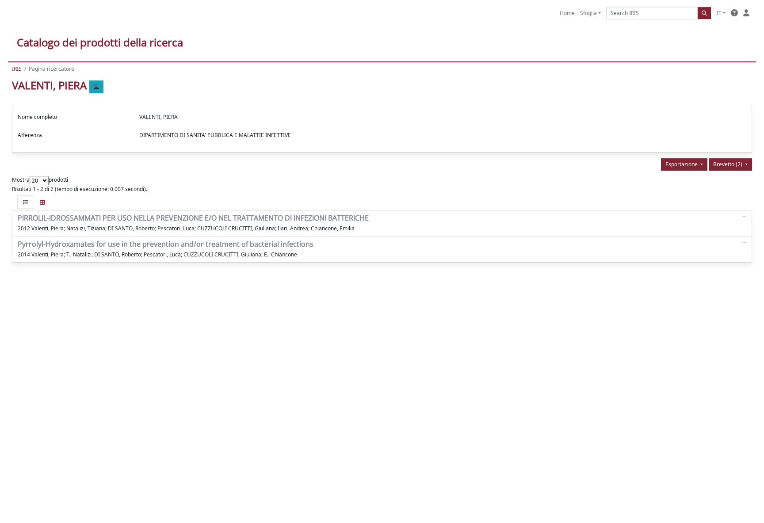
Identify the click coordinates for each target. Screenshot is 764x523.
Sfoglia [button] (588, 13)
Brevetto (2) (728, 164)
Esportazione (682, 164)
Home (567, 13)
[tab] (25, 202)
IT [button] (719, 13)
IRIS (17, 69)
